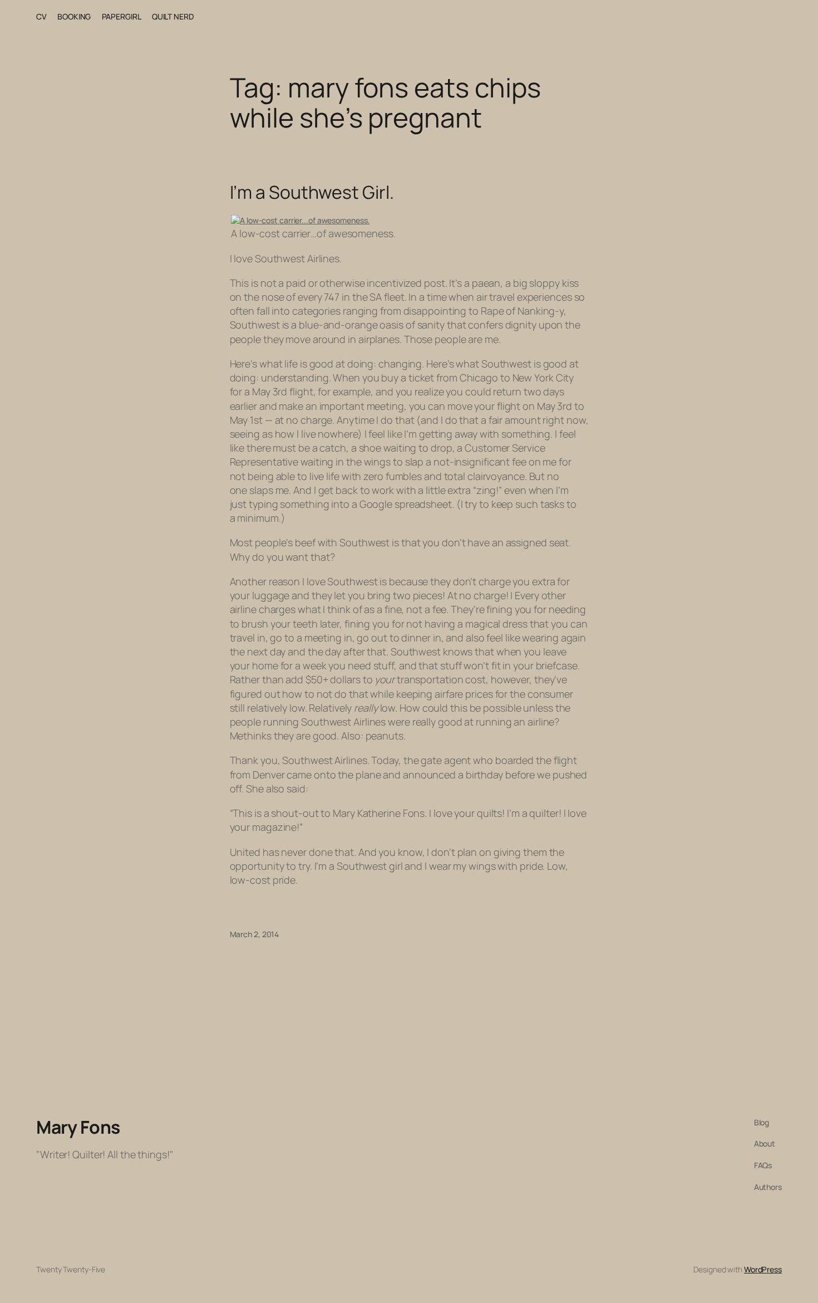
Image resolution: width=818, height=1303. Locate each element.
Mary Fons (78, 1127)
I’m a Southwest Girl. (312, 192)
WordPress (763, 1269)
